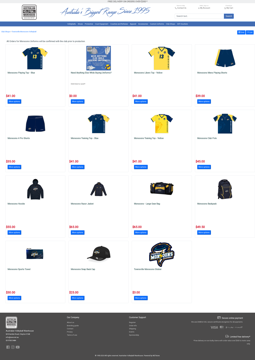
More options (14, 101)
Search (229, 16)
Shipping (132, 329)
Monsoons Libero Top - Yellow (148, 72)
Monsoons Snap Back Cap (83, 269)
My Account (205, 8)
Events (131, 332)
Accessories (143, 24)
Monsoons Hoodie (16, 203)
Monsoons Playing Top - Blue (21, 72)
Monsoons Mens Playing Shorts (212, 72)
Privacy (70, 332)
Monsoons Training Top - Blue (84, 138)
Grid (242, 32)
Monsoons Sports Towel (19, 269)
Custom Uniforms (157, 24)
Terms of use (72, 335)
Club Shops (170, 24)
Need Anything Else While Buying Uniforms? (91, 72)
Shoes (80, 24)
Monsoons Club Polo (207, 138)
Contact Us (181, 8)
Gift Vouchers (182, 24)
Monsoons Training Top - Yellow (149, 138)
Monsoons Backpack (207, 203)
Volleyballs (71, 24)
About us (70, 322)
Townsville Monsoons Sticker (148, 269)
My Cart (230, 8)
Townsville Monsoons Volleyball (24, 32)
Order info (133, 326)
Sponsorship (134, 335)
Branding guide (73, 326)
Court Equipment (101, 24)
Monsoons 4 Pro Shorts (19, 138)
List (250, 32)
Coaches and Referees (119, 24)
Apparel (133, 24)
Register (132, 322)
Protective (89, 24)
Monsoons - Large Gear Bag (147, 203)
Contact (70, 329)
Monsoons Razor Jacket (82, 203)
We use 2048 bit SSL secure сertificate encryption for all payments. (217, 322)
